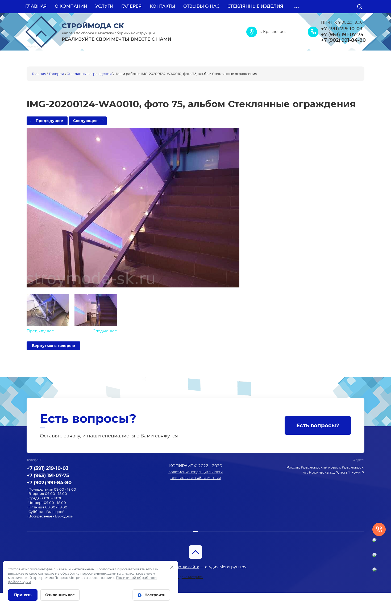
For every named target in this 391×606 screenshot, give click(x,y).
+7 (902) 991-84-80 (343, 40)
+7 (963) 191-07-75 (342, 34)
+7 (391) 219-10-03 (341, 29)
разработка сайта (182, 567)
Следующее (85, 120)
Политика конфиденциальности (195, 472)
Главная (39, 74)
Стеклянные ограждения (89, 74)
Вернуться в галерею (53, 345)
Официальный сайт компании (195, 478)
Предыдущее (49, 120)
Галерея (56, 74)
